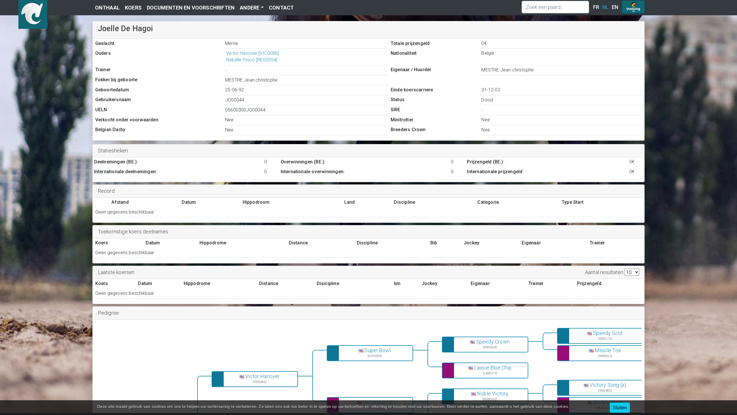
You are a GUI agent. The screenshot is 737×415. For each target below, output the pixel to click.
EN (615, 7)
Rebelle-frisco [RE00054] (252, 60)
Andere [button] (249, 8)
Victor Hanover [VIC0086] (252, 53)
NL (605, 7)
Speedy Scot (608, 333)
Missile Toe (608, 350)
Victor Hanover (262, 376)
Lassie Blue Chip (493, 368)
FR (596, 7)
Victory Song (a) (608, 385)
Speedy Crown (493, 342)
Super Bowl (377, 350)
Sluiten (620, 407)
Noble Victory (493, 394)
